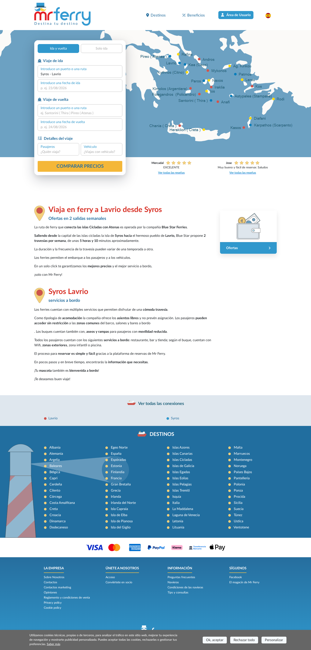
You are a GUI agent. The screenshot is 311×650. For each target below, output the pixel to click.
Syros (175, 418)
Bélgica (55, 472)
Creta (54, 509)
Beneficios (196, 15)
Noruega (240, 466)
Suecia (239, 509)
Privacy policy (53, 602)
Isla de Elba (119, 515)
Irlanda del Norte (123, 502)
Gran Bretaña (121, 484)
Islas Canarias (182, 453)
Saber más (53, 644)
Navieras (173, 582)
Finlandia (117, 472)
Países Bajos (243, 472)
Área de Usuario (238, 15)
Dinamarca (58, 521)
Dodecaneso (59, 527)
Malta (238, 447)
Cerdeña (56, 484)
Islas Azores (181, 447)
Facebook (235, 577)
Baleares (56, 466)
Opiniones (50, 592)
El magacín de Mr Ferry (244, 582)
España (116, 453)
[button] (270, 15)
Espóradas (118, 460)
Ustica (238, 521)
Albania (55, 447)
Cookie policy (52, 607)
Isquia (176, 496)
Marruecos (242, 453)
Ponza (238, 490)
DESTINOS (162, 434)
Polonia (239, 484)
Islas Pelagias (182, 484)
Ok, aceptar (214, 640)
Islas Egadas (181, 472)
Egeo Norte (119, 447)
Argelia (54, 460)
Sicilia (238, 502)
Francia (116, 478)
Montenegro (243, 460)
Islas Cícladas (182, 460)
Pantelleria (242, 478)
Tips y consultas (178, 592)
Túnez (238, 515)
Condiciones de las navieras (185, 587)
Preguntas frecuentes (181, 577)
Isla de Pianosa (122, 521)
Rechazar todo (244, 640)
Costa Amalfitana (62, 502)
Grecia (116, 490)
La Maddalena (182, 509)
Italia (176, 502)
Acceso (110, 577)
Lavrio (53, 418)
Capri (54, 478)
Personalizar (274, 640)
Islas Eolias (180, 478)
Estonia (116, 466)
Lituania (178, 527)
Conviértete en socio (119, 582)
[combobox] (80, 74)
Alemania (56, 453)
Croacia (55, 515)
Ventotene (241, 527)
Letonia (177, 521)
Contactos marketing (57, 587)
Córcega (56, 496)
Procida (239, 496)
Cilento (55, 490)
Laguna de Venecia (186, 515)
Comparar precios (80, 166)
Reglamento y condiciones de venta (67, 597)
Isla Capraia (119, 509)
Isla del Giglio (121, 527)
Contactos (50, 582)
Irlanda (116, 496)
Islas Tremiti (181, 490)
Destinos (158, 15)
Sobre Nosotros (54, 577)
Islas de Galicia (183, 466)
